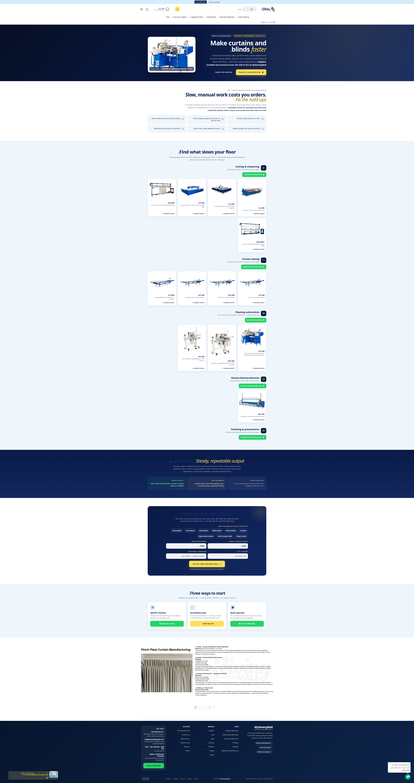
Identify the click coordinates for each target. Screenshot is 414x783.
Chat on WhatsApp (154, 766)
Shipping (175, 779)
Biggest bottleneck (199, 541)
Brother (211, 747)
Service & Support (180, 17)
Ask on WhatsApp (248, 624)
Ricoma (211, 731)
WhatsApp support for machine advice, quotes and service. (154, 734)
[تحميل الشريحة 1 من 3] (209, 707)
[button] (141, 9)
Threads (235, 743)
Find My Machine (183, 731)
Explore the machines (223, 72)
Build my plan (208, 624)
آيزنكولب (263, 22)
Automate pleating (254, 320)
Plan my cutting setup (253, 174)
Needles (235, 747)
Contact (168, 779)
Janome (211, 743)
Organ (211, 755)
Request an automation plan (250, 72)
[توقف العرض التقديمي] (195, 707)
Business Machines (227, 17)
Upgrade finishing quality (251, 437)
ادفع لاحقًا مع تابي (200, 2)
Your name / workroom (197, 551)
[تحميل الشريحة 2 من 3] (207, 707)
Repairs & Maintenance (229, 751)
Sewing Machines (232, 731)
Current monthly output (238, 541)
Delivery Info (185, 743)
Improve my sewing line (252, 267)
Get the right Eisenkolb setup (205, 564)
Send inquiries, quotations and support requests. (154, 741)
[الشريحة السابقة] (214, 707)
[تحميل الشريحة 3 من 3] (204, 707)
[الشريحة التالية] (200, 707)
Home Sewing (244, 17)
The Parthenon (225, 779)
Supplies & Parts (197, 17)
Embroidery (211, 17)
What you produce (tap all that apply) (233, 526)
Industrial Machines (231, 739)
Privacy (189, 779)
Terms (187, 751)
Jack (212, 739)
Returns (187, 747)
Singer (211, 751)
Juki (213, 735)
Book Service (185, 739)
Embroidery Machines (230, 735)
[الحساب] (147, 9)
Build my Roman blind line (251, 386)
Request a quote (168, 624)
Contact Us (186, 735)
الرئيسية (270, 22)
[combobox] (208, 9)
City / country (242, 551)
